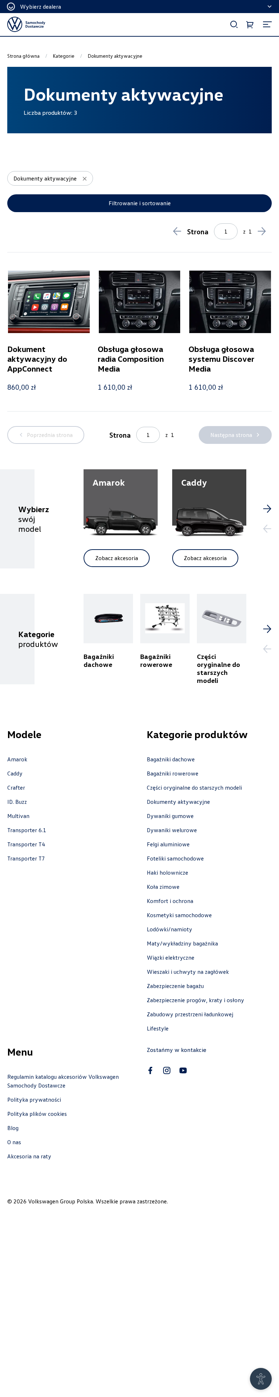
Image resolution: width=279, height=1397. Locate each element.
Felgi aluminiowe (168, 844)
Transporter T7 (26, 858)
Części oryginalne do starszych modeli (194, 787)
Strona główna (23, 56)
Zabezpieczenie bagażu (175, 985)
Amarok (17, 759)
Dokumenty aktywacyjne (178, 801)
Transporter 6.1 (26, 830)
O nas (14, 1142)
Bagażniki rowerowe (172, 773)
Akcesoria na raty (29, 1156)
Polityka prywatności (34, 1099)
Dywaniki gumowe (170, 815)
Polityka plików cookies (37, 1113)
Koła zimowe (163, 886)
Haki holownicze (167, 872)
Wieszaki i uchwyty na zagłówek (188, 971)
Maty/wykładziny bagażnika (182, 943)
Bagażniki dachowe (171, 759)
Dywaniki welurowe (172, 830)
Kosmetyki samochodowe (179, 915)
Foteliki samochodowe (175, 858)
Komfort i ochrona (170, 900)
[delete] (85, 179)
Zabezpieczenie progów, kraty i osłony (195, 1000)
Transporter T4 (26, 844)
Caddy (15, 773)
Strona (198, 231)
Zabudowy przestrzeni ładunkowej (190, 1014)
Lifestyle (158, 1028)
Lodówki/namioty (169, 929)
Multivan (18, 815)
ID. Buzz (17, 801)
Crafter (16, 787)
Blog (13, 1127)
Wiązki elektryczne (170, 957)
